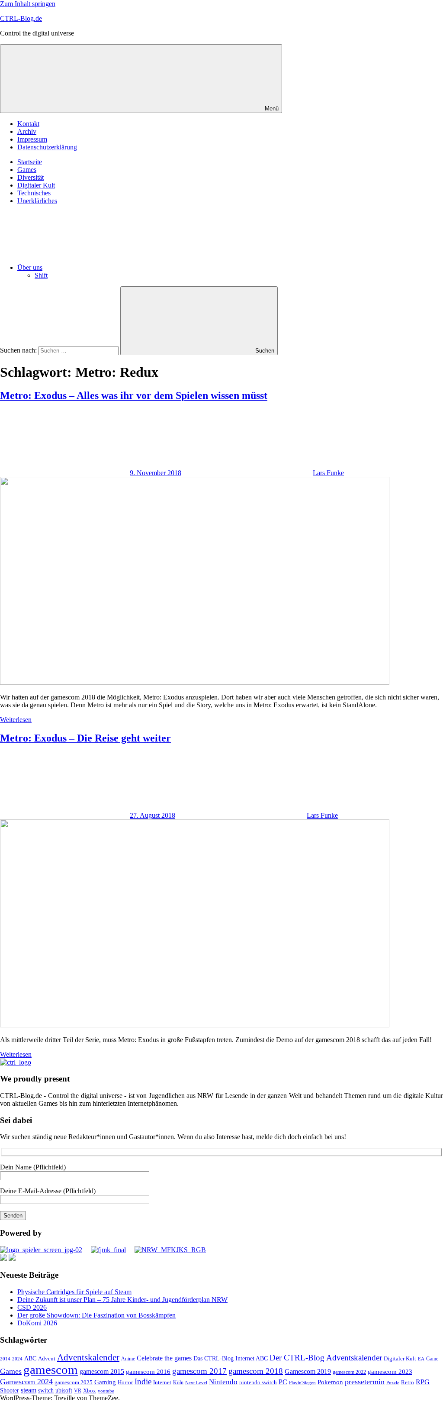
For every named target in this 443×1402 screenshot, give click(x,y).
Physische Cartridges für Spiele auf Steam (74, 1291)
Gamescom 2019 (308, 1371)
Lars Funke (328, 472)
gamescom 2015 (102, 1371)
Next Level (196, 1382)
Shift (41, 275)
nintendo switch (258, 1382)
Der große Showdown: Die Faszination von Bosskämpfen (96, 1315)
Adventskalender (88, 1357)
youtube (106, 1390)
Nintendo (223, 1382)
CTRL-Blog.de (21, 18)
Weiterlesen (16, 719)
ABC (30, 1358)
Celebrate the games (164, 1358)
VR (77, 1391)
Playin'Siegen (302, 1382)
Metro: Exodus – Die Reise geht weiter (85, 738)
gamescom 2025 (74, 1382)
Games (26, 169)
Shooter (9, 1390)
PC (283, 1382)
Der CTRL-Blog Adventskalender (326, 1357)
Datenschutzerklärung (47, 147)
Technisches (34, 193)
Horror (125, 1382)
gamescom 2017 (199, 1371)
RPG (423, 1382)
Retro (407, 1382)
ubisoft (63, 1390)
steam (28, 1390)
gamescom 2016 (148, 1371)
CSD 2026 (32, 1307)
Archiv (26, 131)
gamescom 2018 (255, 1371)
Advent (46, 1359)
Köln (178, 1383)
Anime (128, 1359)
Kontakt (28, 123)
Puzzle (392, 1382)
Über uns (29, 267)
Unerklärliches (37, 200)
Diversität (30, 177)
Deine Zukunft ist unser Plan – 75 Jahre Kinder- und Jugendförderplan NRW (122, 1299)
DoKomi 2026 (37, 1323)
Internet (162, 1382)
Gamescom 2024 (26, 1381)
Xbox (89, 1390)
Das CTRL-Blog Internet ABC (230, 1358)
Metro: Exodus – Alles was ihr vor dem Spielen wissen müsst (133, 395)
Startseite (29, 161)
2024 (17, 1358)
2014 (5, 1359)
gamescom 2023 (390, 1371)
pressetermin (365, 1381)
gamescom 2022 (349, 1372)
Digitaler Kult (36, 185)
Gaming (105, 1382)
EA (421, 1358)
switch (46, 1390)
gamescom (50, 1369)
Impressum (32, 139)
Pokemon (330, 1382)
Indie (143, 1381)
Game (432, 1359)
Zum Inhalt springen (27, 3)
